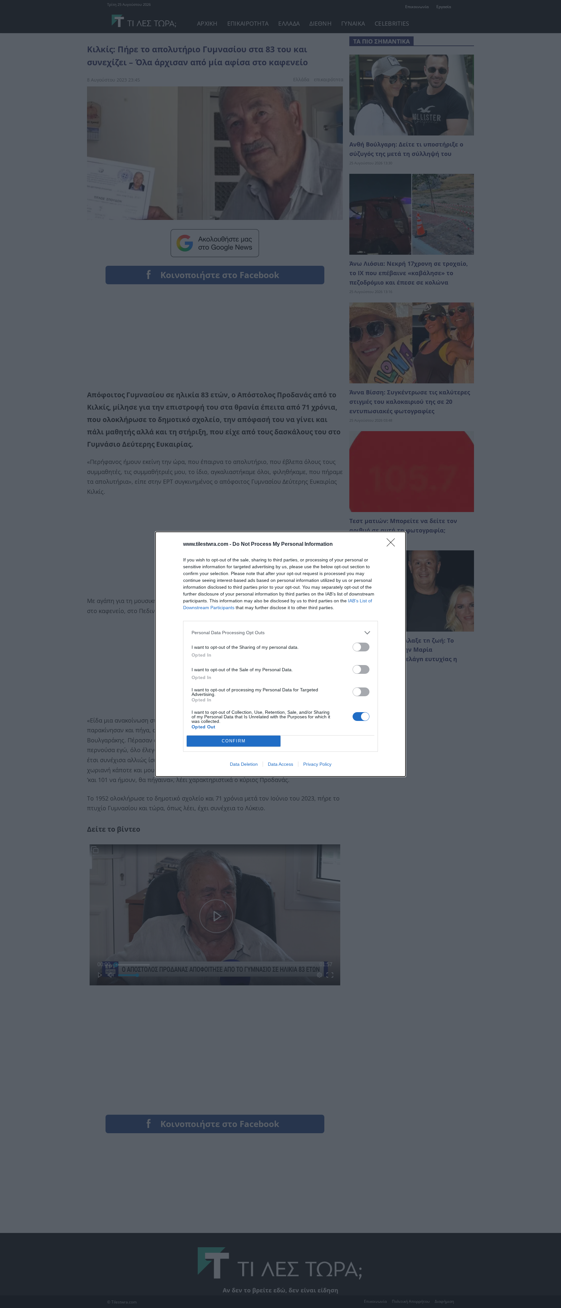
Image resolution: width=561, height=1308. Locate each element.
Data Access (280, 764)
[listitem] (280, 632)
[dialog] (280, 654)
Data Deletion (244, 764)
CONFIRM (234, 740)
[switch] (361, 647)
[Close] (393, 544)
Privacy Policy (317, 764)
